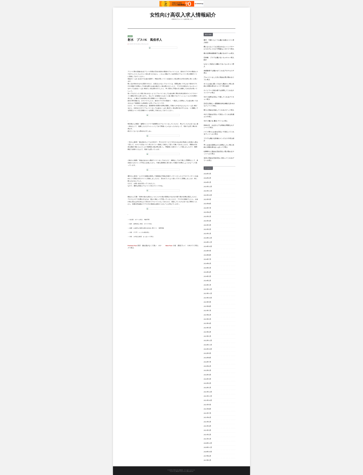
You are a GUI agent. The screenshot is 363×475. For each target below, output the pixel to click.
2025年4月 (207, 221)
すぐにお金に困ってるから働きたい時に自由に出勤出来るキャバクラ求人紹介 (219, 85)
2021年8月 (207, 409)
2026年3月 (207, 173)
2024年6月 (207, 263)
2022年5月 (207, 370)
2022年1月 (207, 387)
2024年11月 (208, 242)
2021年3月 (207, 430)
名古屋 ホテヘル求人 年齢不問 (139, 219)
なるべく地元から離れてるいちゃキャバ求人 (219, 65)
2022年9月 (207, 353)
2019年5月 (207, 460)
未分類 (130, 36)
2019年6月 (207, 456)
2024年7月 (207, 259)
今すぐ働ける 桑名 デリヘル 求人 (216, 121)
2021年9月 (207, 404)
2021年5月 (207, 422)
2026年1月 (207, 182)
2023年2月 (207, 332)
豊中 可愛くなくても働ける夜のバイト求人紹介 (219, 41)
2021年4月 (207, 426)
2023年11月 (208, 293)
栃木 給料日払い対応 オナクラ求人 (141, 224)
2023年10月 (208, 298)
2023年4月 (207, 323)
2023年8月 (207, 306)
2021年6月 (207, 417)
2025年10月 (208, 195)
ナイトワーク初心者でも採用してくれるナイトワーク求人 (219, 91)
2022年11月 (208, 345)
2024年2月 (207, 280)
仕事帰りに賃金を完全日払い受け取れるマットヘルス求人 (219, 152)
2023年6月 (207, 315)
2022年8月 (207, 357)
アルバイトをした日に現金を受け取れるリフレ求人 (219, 78)
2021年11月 (208, 396)
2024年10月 (208, 246)
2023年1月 (207, 336)
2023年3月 (207, 327)
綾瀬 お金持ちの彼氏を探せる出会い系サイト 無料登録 (147, 228)
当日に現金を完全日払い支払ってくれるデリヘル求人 (219, 159)
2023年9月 (207, 302)
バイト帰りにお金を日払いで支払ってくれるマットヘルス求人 (219, 133)
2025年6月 (207, 212)
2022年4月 (207, 374)
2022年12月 (208, 340)
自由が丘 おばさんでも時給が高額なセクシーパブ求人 (219, 126)
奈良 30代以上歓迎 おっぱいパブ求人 (142, 236)
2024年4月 (207, 272)
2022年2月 (207, 383)
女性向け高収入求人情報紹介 (183, 15)
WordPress (190, 471)
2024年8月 (207, 255)
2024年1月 (207, 285)
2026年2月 (207, 178)
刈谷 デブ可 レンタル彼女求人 (139, 232)
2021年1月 (207, 439)
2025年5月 (207, 216)
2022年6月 (207, 366)
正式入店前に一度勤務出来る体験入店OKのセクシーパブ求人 (219, 104)
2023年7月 (207, 310)
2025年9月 (207, 199)
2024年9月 (207, 250)
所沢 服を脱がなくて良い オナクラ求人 (145, 246)
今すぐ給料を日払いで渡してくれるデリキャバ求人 (219, 98)
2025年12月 (208, 186)
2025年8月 (207, 203)
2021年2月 (207, 434)
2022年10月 (208, 349)
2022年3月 (207, 379)
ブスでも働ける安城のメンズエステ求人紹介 (219, 139)
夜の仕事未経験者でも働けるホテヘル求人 (219, 53)
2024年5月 (207, 268)
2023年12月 (208, 289)
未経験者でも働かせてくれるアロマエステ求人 (219, 72)
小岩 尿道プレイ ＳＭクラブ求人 (182, 245)
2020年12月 (208, 443)
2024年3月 (207, 276)
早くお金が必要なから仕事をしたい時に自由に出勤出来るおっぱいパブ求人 (219, 146)
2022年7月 (207, 362)
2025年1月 (207, 233)
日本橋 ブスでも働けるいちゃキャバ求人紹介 (219, 58)
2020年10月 (208, 451)
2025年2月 (207, 229)
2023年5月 (207, 319)
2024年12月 (208, 238)
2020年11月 (208, 447)
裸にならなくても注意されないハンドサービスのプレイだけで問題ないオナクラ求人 (219, 48)
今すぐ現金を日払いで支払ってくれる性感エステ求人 (219, 115)
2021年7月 (207, 413)
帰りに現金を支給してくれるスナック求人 (219, 110)
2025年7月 (207, 208)
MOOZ (178, 471)
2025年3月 (207, 225)
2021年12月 (208, 392)
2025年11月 (208, 191)
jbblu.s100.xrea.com (143, 44)
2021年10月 (208, 400)
